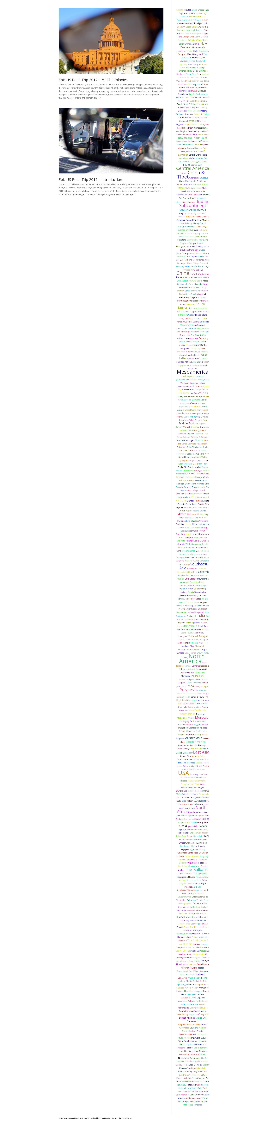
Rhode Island (201, 315)
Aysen (191, 679)
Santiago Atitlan (183, 361)
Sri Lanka (194, 321)
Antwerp (188, 223)
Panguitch (200, 61)
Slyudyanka (197, 447)
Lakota (189, 682)
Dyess (182, 294)
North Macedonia (187, 808)
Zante (186, 416)
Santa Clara (196, 361)
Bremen (197, 318)
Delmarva (202, 859)
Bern (206, 612)
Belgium (191, 1001)
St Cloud (205, 550)
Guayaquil (204, 331)
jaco (178, 815)
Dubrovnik (191, 900)
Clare (198, 550)
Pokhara (183, 341)
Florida (181, 916)
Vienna (180, 416)
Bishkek (196, 43)
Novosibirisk (188, 1091)
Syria (180, 1041)
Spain (191, 19)
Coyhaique (182, 460)
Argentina (195, 1074)
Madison (192, 780)
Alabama (201, 690)
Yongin (191, 592)
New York (197, 124)
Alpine (205, 724)
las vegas (181, 263)
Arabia (193, 134)
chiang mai (196, 957)
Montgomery (199, 430)
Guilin (189, 447)
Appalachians (183, 1061)
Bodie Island (190, 483)
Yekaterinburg (200, 588)
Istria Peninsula (194, 629)
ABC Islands (189, 13)
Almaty (203, 287)
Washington (181, 131)
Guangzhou (202, 822)
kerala (180, 233)
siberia (199, 440)
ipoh (206, 984)
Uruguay (188, 124)
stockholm (194, 331)
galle (179, 800)
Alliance (185, 1031)
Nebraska (204, 666)
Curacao (180, 653)
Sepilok (204, 399)
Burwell (189, 220)
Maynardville (203, 578)
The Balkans (196, 869)
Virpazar (205, 144)
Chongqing (195, 348)
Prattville (182, 608)
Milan (206, 114)
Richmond (200, 780)
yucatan (190, 602)
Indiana (188, 524)
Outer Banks (200, 344)
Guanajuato (183, 636)
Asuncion (201, 243)
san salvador (199, 325)
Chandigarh (198, 23)
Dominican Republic (186, 386)
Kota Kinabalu (202, 910)
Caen (194, 787)
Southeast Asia (193, 565)
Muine (197, 944)
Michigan (190, 440)
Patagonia (204, 950)
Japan (205, 20)
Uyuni (196, 801)
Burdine (204, 351)
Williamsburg (183, 331)
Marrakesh (188, 144)
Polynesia (188, 689)
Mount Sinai (185, 756)
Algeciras (194, 849)
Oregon (190, 148)
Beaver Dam (196, 165)
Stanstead (204, 427)
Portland (197, 219)
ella (199, 886)
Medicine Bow (184, 954)
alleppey (196, 524)
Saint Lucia (187, 463)
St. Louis (188, 233)
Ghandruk (190, 731)
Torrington (182, 639)
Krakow (199, 386)
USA (183, 773)
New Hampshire (200, 308)
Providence (187, 797)
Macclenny (193, 595)
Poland (186, 164)
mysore (205, 220)
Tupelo (182, 588)
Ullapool (192, 991)
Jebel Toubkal (187, 632)
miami (190, 54)
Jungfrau (188, 903)
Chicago (198, 686)
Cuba (206, 80)
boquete (181, 440)
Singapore (181, 365)
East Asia (201, 752)
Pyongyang (182, 20)
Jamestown (201, 554)
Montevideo (183, 575)
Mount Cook (192, 77)
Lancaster (182, 977)
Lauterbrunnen (184, 896)
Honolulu (199, 1081)
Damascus (189, 819)
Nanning (204, 514)
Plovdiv (200, 256)
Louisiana (194, 1027)
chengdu (192, 243)
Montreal (182, 433)
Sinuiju (189, 51)
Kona (198, 777)
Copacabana (181, 141)
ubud (206, 1081)
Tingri (193, 61)
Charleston (185, 16)
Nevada (191, 876)
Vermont (187, 666)
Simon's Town (197, 697)
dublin (198, 1084)
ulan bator (183, 392)
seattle (188, 534)
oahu (203, 1054)
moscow (202, 595)
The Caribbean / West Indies (193, 942)
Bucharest (192, 141)
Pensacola (201, 920)
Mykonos (181, 520)
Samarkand (200, 672)
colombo (183, 669)
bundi (179, 104)
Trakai (182, 920)
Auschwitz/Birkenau (186, 890)
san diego (201, 585)
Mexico (181, 514)
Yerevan (183, 430)
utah (190, 308)
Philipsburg (191, 862)
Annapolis (199, 984)
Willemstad (184, 1027)
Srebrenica (181, 473)
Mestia (206, 97)
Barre (196, 114)
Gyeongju (197, 470)
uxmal (193, 997)
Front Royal (194, 287)
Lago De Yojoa (195, 1064)
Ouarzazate (186, 57)
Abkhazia (182, 148)
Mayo (197, 527)
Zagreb (187, 598)
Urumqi (203, 510)
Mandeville (185, 997)
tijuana (191, 1094)
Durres (181, 527)
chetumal (199, 646)
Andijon (205, 74)
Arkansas (191, 913)
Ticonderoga (203, 473)
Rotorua (197, 406)
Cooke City (182, 467)
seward (197, 144)
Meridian (182, 84)
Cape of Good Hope (187, 107)
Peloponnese (202, 328)
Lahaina (188, 290)
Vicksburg (204, 524)
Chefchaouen (188, 1081)
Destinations (176, 8)
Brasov (206, 277)
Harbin (181, 1088)
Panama (180, 277)
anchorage (200, 883)
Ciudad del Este (200, 981)
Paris (201, 675)
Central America (192, 168)
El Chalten (204, 540)
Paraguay (185, 784)
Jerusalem (181, 686)
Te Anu (184, 173)
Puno (196, 393)
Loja (188, 521)
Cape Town (197, 151)
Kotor (200, 497)
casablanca (182, 413)
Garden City (193, 131)
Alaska (180, 578)
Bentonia (199, 493)
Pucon (191, 117)
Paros (194, 259)
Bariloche (180, 74)
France (204, 961)
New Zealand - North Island (192, 137)
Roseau (201, 967)
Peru (195, 572)
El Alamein (193, 104)
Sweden (190, 358)
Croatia (205, 605)
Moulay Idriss (184, 923)
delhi (190, 430)
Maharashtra (203, 947)
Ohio (192, 646)
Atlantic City (200, 335)
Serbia (205, 1084)
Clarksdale (182, 110)
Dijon (190, 127)
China (182, 273)
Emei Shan (194, 951)
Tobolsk (191, 669)
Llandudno (197, 290)
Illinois (205, 284)
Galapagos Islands (198, 161)
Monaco (189, 724)
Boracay (180, 697)
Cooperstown (196, 311)
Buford (204, 629)
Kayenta (203, 101)
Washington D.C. (198, 16)
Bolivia (191, 467)
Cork (191, 450)
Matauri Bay (190, 619)
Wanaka (191, 977)
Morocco (201, 717)
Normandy (202, 107)
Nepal (202, 800)
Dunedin (190, 433)
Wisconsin (184, 582)
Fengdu (198, 284)
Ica (189, 399)
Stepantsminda (188, 550)
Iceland (206, 470)
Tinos (199, 194)
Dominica (186, 804)
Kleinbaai (198, 127)
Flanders (187, 930)
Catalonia (188, 1041)
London (181, 30)
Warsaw (188, 560)
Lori (193, 493)
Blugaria (182, 862)
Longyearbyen (182, 951)
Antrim (189, 1098)
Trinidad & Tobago (199, 437)
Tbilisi (187, 256)
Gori (187, 338)
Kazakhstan (181, 194)
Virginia (203, 392)
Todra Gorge (202, 94)
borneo (194, 923)
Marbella (197, 836)
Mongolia (195, 416)
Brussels (191, 700)
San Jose (180, 987)
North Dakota (202, 216)
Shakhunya (190, 188)
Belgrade (197, 724)
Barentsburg (182, 1014)
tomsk (206, 991)
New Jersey (193, 64)
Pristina (198, 500)
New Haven (195, 1101)
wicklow (183, 913)
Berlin (181, 43)
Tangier (199, 30)
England (188, 184)
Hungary (180, 266)
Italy (194, 497)
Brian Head (202, 463)
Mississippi (187, 815)
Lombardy (184, 846)
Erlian (205, 460)
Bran (198, 700)
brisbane (189, 318)
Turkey (180, 396)
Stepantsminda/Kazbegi (189, 1024)
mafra (179, 794)
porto (194, 1078)
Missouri (180, 477)
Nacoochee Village (187, 554)
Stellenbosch (183, 907)
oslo (206, 23)
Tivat (205, 54)
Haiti (204, 517)
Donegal (187, 410)
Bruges (202, 250)
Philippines (185, 403)
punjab (181, 822)
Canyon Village (202, 693)
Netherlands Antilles (193, 396)
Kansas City (184, 1068)
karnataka (183, 117)
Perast (205, 290)
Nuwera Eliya (203, 483)
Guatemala (198, 47)
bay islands (191, 920)
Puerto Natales (187, 672)
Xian (206, 256)
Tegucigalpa (182, 877)
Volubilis (203, 727)
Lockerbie (204, 321)
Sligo (184, 801)
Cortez (199, 762)
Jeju (200, 923)
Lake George (191, 578)
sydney (206, 124)
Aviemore (204, 971)
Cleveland (183, 595)
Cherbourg (191, 213)
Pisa (198, 443)
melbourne (182, 718)
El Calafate (201, 913)
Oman (198, 19)
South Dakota (201, 36)
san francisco (191, 277)
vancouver (197, 1098)
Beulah (194, 90)
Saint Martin (199, 846)
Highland (196, 797)
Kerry (191, 406)
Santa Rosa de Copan (198, 852)
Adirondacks (183, 1007)
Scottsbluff (194, 727)
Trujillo (192, 974)
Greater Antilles (188, 209)
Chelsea (193, 832)
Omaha (192, 198)
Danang (198, 423)
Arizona (180, 560)
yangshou (181, 1084)
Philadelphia (196, 930)
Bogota (182, 213)
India (201, 615)
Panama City (189, 839)
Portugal (191, 616)
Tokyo (206, 266)
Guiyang (194, 1068)
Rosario (204, 1061)
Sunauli (180, 927)
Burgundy (204, 856)
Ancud (206, 497)
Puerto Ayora (203, 134)
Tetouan (191, 1084)
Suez (180, 703)
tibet (185, 104)
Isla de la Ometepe (198, 70)
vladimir (197, 707)
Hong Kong (196, 274)
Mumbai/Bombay (184, 933)
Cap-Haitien (182, 127)
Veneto (181, 1098)
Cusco (205, 923)
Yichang (197, 734)
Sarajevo (201, 769)
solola (189, 453)
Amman (202, 987)
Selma (196, 537)
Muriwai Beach (195, 280)
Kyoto (192, 907)
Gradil (187, 822)
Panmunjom (190, 605)
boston (205, 361)
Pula (180, 463)
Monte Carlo (201, 839)
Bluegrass (204, 804)
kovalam (192, 812)
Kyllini (181, 873)
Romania (189, 114)
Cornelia (179, 487)
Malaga (182, 345)
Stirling (202, 849)
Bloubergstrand (187, 250)
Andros (180, 184)
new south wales (199, 457)
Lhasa (182, 181)
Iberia (190, 686)
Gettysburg (195, 1058)
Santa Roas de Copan (198, 639)
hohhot (189, 571)
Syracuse (202, 90)
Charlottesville (198, 954)
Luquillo (204, 1037)
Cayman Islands (187, 883)
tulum (205, 389)
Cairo (199, 460)
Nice (202, 114)
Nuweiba (200, 877)
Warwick (186, 427)
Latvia (204, 1074)
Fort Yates (196, 598)
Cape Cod (192, 194)
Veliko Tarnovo (201, 1047)
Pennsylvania (192, 540)
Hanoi (186, 642)
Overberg (197, 682)
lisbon (198, 188)
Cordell (192, 154)
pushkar (205, 957)
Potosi (204, 1024)
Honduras (181, 964)
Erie (192, 335)
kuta (200, 277)
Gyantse (181, 230)
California (203, 571)
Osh (196, 250)
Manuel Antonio (189, 202)
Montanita (181, 910)
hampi (205, 127)
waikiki (189, 544)
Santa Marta (184, 158)
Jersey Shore (191, 1088)
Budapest (202, 608)
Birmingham (198, 815)
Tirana (206, 311)
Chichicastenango (200, 896)
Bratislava (193, 338)
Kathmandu (183, 70)
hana (189, 263)
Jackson (189, 622)
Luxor (197, 557)
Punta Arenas (185, 517)
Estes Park (181, 836)
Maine (203, 1011)
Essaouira (199, 893)
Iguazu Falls (192, 826)
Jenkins (189, 151)
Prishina (191, 328)
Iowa (191, 759)
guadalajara (183, 94)
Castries (184, 530)
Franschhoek (183, 832)
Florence (189, 1047)
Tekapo (198, 389)
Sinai (180, 642)
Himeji (181, 318)
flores (181, 564)
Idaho (204, 836)
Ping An (201, 787)
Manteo (190, 500)
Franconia (183, 287)
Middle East (186, 423)
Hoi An (204, 1058)
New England (197, 270)
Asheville (204, 544)
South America (196, 742)
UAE (198, 1014)
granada (188, 43)
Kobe (193, 1034)
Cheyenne (202, 575)
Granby (206, 1064)
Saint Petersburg (190, 794)
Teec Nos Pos (196, 97)
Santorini (198, 1044)
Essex (197, 679)
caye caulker (202, 907)
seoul (198, 121)
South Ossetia (189, 703)
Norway (189, 588)
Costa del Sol (192, 26)
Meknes (192, 1031)
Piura (179, 626)
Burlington (195, 1007)
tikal (189, 514)
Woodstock (202, 832)
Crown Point (201, 703)
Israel (196, 759)
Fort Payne (197, 547)
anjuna (196, 544)
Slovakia (204, 1007)
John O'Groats (194, 866)
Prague (181, 734)
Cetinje (200, 642)
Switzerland (181, 790)
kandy (197, 117)
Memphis (180, 253)
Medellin (195, 804)
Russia (182, 826)
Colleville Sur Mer (195, 239)
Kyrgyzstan (193, 1051)
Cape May (191, 964)
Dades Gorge (202, 226)
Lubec (193, 158)
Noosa (196, 917)
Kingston (180, 738)
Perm (199, 74)
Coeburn (181, 26)
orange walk (188, 36)
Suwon (181, 1071)
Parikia (198, 745)
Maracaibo (191, 769)
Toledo (198, 358)
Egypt (190, 121)
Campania (184, 348)
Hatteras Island (184, 937)
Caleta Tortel (191, 504)
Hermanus (204, 790)
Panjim (196, 341)
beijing (205, 818)
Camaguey (184, 721)
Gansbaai (188, 873)
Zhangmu (192, 460)
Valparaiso (203, 104)
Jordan (197, 818)
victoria (195, 756)
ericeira (200, 1031)
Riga (204, 662)
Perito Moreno (184, 547)
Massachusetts (186, 649)
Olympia (181, 544)
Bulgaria (198, 420)
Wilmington (192, 568)
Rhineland (182, 940)
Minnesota (188, 1104)
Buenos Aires (203, 259)
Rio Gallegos (193, 490)
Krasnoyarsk (200, 480)
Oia (195, 886)
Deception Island (197, 383)
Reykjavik (185, 849)
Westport (182, 54)
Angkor (198, 467)
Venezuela (182, 1001)
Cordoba (199, 1094)
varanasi (191, 910)
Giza (195, 463)
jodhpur (181, 981)
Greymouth (183, 406)
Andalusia (191, 473)
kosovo (191, 693)
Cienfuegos (192, 608)
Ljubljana (183, 592)
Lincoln (179, 666)
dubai (192, 284)
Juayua (205, 686)
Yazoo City (189, 507)
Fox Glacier (192, 379)
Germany (203, 338)
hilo (206, 642)
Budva (189, 836)
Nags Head (197, 84)
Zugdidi (192, 94)
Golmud (198, 890)
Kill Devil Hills (184, 101)
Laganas (201, 997)
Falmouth (204, 557)
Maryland (198, 54)
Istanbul (183, 354)
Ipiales (198, 433)
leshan (203, 341)
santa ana (188, 927)
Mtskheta (181, 540)
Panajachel (182, 40)
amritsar (193, 859)
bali (177, 259)
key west (204, 700)
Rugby (206, 447)
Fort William (193, 971)
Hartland (187, 1078)
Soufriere (197, 184)
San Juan (190, 745)
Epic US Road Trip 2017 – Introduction (90, 179)
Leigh (206, 493)
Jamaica (196, 622)
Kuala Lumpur (194, 413)
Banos (191, 984)
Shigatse (205, 1014)
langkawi (180, 947)
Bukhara (198, 148)
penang (203, 527)
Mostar (206, 253)
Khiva (202, 348)
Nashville (201, 487)
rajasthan (181, 447)
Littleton (203, 77)
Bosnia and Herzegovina (191, 33)
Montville (196, 514)
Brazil (199, 766)
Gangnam (190, 304)
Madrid (194, 822)
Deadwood (188, 470)
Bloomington (200, 592)
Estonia (204, 679)
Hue (191, 393)
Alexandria (192, 191)
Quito (204, 318)
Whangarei (183, 399)
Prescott (184, 974)
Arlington (189, 537)
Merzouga (185, 675)
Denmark (193, 636)
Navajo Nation (191, 987)
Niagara (181, 1047)
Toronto (181, 497)
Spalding (180, 524)
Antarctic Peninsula (189, 1004)
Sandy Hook (182, 1064)
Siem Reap (191, 67)
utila (192, 846)
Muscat (189, 917)
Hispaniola (196, 748)
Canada (203, 826)
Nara (201, 453)
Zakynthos (202, 842)
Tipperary (183, 64)
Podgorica (202, 862)
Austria (197, 450)
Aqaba (199, 991)
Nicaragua (183, 1058)
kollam (190, 801)
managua (180, 246)
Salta (187, 97)
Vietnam (181, 500)
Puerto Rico (203, 504)
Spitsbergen (182, 984)
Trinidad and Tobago (185, 762)
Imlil (204, 1044)
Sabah (205, 734)
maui (195, 534)
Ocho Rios (190, 294)
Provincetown (187, 389)
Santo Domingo (189, 443)
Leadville (202, 1068)
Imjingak (199, 294)
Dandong (193, 774)
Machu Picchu (193, 355)
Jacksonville (181, 379)
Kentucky (199, 632)
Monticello (203, 937)
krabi (199, 1088)
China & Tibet (191, 174)
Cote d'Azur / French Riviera (195, 966)
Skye (203, 57)
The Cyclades (200, 873)
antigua (203, 649)
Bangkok (203, 1051)
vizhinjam (184, 383)
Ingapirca (182, 829)
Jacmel (191, 893)
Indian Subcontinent (194, 203)
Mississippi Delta (193, 880)
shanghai (195, 426)
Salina (179, 311)
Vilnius (187, 266)
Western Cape (193, 365)
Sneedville (201, 721)
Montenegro (186, 324)
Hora (182, 223)
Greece (194, 403)
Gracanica (194, 582)
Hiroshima (189, 236)
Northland (200, 974)
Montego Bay (191, 1071)
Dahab (201, 626)
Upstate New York (200, 933)
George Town (190, 487)
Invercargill (190, 30)
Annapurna (181, 616)
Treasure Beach (201, 927)
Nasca (200, 1071)
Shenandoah (182, 280)
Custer (190, 707)
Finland (195, 937)
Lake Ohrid (194, 784)
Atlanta (187, 1037)
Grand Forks (201, 154)
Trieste (186, 311)
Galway (204, 230)
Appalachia (204, 50)
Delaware (195, 1037)
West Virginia (201, 602)
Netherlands (201, 1001)
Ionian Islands (202, 619)
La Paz (193, 842)
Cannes (196, 1010)
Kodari (179, 1078)
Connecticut (202, 812)
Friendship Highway (189, 1054)
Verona (200, 900)
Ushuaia (180, 856)
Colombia (181, 220)
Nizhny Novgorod (196, 612)
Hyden (205, 682)
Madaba (185, 646)
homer (180, 290)
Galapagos (182, 852)
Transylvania (203, 379)
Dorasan (180, 97)
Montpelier (195, 300)
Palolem (182, 480)
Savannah (199, 376)
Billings (196, 263)
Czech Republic (188, 376)
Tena (180, 36)
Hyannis (189, 345)
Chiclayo (189, 230)
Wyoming (203, 520)
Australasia (193, 738)
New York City (193, 351)
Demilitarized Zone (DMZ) (188, 961)
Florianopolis (185, 90)
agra (206, 33)
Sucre (198, 977)
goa (205, 420)
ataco (205, 280)
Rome (196, 453)
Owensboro (196, 253)
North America (192, 658)
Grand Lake (185, 335)
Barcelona (182, 629)
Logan (204, 745)
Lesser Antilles (187, 1017)
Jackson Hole (193, 790)
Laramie (204, 365)
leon (196, 649)
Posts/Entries (190, 8)
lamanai (196, 666)
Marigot (192, 766)
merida (189, 23)
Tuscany (196, 233)
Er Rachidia (191, 947)
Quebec (205, 246)
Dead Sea (189, 557)
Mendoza (199, 477)
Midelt (188, 81)
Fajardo (181, 622)
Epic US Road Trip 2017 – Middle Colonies (93, 79)
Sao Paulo (199, 994)
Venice (181, 598)
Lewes (206, 396)
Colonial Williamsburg (198, 40)
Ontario (205, 413)
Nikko (199, 605)
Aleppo (191, 1014)
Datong (203, 110)
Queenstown (185, 1034)
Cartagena (201, 1034)
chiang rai (196, 517)
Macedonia (182, 693)
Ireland (195, 675)
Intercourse (182, 328)
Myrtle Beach (201, 236)
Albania (203, 537)
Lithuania (205, 797)
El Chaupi (201, 67)
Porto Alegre (183, 321)
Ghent (202, 403)
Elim (186, 991)
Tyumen (191, 718)
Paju (206, 626)
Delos (202, 756)
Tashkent (204, 263)
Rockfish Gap (197, 81)
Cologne (201, 1078)
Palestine (181, 23)
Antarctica (189, 527)
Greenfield (182, 707)
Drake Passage (184, 748)
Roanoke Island (187, 777)
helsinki (191, 994)
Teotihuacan (182, 759)
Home (201, 8)
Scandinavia (192, 856)
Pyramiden (183, 1051)
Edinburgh (183, 315)
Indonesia (188, 886)
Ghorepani (194, 177)
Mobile (189, 981)
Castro (206, 1094)
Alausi (187, 497)
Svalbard (181, 256)
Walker (191, 315)
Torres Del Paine (193, 246)
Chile (195, 50)
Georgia (203, 636)
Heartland (203, 774)
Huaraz (205, 410)
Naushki (202, 1027)
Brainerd (196, 57)
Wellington (196, 410)
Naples (204, 622)
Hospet (204, 1101)
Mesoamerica (192, 371)
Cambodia (204, 560)
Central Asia (200, 903)
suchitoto (181, 239)
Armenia (201, 191)
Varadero (180, 81)
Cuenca (197, 230)
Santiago (180, 483)
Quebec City (201, 731)
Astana (196, 510)
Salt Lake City (192, 87)
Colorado (189, 734)
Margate (181, 682)
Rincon (204, 443)
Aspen (188, 253)
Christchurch (184, 842)
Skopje (203, 944)
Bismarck (196, 399)
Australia (203, 26)
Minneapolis (190, 181)
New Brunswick (200, 829)
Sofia (206, 477)
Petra (187, 457)
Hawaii (201, 209)
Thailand (190, 216)
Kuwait (196, 560)
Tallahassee (192, 1021)
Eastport (194, 575)
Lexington (181, 51)
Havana (202, 87)
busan (187, 564)
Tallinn (190, 829)
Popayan (181, 557)
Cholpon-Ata (203, 534)
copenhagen (185, 510)
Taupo (180, 1037)
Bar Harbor (185, 259)
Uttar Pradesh (189, 625)
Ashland (180, 338)
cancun (205, 274)
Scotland (202, 297)
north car (182, 866)
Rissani (202, 1004)
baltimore (200, 714)
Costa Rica (191, 74)
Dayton (194, 297)
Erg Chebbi (201, 181)
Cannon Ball (201, 669)
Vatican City (201, 13)
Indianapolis (182, 284)
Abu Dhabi (183, 450)
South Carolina (186, 1011)
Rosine (204, 977)
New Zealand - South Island (193, 712)
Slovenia (190, 480)
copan (194, 256)
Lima (204, 358)
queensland (182, 971)
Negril (189, 341)
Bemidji (182, 731)
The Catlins (181, 900)
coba (204, 880)
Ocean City (187, 752)
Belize (193, 721)
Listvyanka (193, 530)
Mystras (182, 745)
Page (181, 13)
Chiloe (191, 420)
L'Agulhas (189, 1044)
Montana (204, 759)
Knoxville (182, 77)
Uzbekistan (184, 859)
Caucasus (203, 177)
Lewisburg (185, 61)
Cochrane (180, 114)
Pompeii (193, 642)
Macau (184, 994)
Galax (185, 766)
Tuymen (179, 507)
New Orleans (194, 110)
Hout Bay (192, 585)
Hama (181, 537)
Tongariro (197, 1104)
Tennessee (182, 300)
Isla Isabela (190, 477)
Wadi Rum (194, 101)
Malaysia (195, 1061)
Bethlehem (183, 727)
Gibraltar (180, 605)
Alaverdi (181, 724)
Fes (186, 710)
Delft (200, 141)
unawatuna (183, 679)
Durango (181, 351)
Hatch (189, 84)
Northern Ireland (201, 507)
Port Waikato (197, 266)
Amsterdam (181, 612)
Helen (187, 697)
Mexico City (200, 1017)
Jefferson (186, 957)
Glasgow (195, 521)
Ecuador (204, 917)
